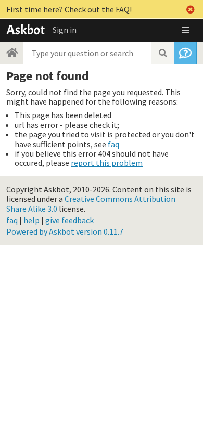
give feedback (69, 220)
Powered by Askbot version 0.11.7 (64, 231)
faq (113, 144)
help (31, 220)
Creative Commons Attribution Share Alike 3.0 (90, 203)
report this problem (107, 163)
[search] (162, 53)
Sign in (65, 29)
